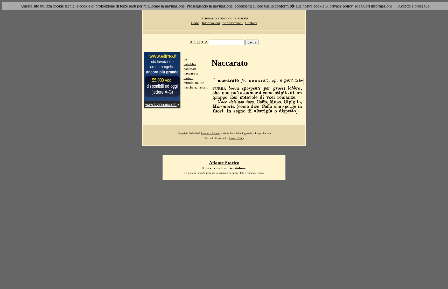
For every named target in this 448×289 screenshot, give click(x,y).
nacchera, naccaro (196, 87)
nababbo (190, 64)
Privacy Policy (236, 138)
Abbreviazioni (232, 23)
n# (185, 59)
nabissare (190, 69)
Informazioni (211, 23)
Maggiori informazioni (373, 6)
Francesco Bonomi (210, 133)
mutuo (188, 78)
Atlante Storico (224, 162)
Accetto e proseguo (414, 6)
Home (195, 23)
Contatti (251, 23)
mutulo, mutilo (194, 83)
